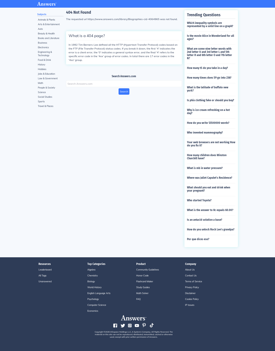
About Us (190, 269)
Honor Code (142, 275)
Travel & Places (45, 106)
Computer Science (96, 305)
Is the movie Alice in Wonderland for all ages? (210, 37)
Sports (41, 101)
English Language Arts (98, 293)
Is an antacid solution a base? (204, 219)
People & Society (46, 87)
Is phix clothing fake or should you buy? (210, 100)
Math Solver (142, 293)
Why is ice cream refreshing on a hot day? (208, 111)
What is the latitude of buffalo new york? (207, 89)
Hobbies (42, 69)
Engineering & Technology (45, 54)
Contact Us (191, 275)
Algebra (91, 269)
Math (40, 83)
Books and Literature (48, 38)
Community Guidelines (147, 269)
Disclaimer (190, 293)
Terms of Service (193, 281)
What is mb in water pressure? (205, 168)
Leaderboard (45, 269)
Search (124, 91)
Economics (92, 310)
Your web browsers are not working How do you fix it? (211, 143)
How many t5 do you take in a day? (207, 68)
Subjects (41, 14)
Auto (40, 29)
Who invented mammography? (205, 132)
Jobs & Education (46, 73)
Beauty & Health (46, 33)
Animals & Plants (46, 19)
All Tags (42, 275)
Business (42, 42)
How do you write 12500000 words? (208, 123)
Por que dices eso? (198, 239)
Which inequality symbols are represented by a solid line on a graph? (210, 24)
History (41, 64)
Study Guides (143, 287)
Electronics (43, 47)
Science (42, 92)
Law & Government (48, 78)
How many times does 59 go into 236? (209, 77)
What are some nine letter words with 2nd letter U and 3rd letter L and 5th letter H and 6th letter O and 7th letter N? (209, 53)
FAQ (138, 299)
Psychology (93, 299)
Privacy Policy (192, 287)
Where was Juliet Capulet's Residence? (209, 177)
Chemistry (92, 275)
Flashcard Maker (144, 281)
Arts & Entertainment (49, 24)
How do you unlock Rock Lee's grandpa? (210, 229)
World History (94, 287)
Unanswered (45, 281)
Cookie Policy (192, 299)
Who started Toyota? (199, 200)
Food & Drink (44, 60)
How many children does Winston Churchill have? (206, 156)
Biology (91, 281)
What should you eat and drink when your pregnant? (208, 189)
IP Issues (189, 305)
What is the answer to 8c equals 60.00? (210, 210)
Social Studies (45, 96)
